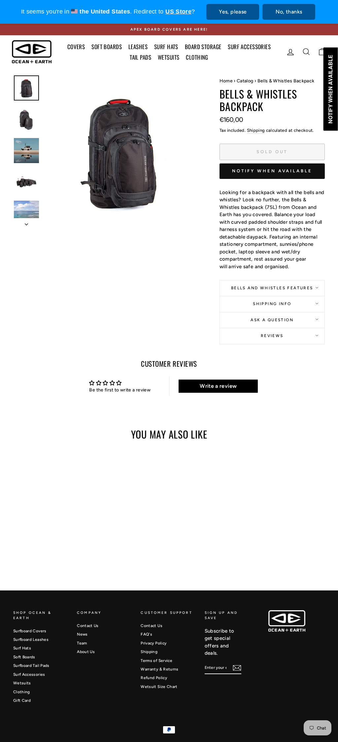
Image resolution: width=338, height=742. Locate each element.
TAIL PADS (140, 57)
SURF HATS (166, 47)
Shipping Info (272, 303)
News (82, 634)
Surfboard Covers (30, 631)
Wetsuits (22, 683)
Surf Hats (22, 648)
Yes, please (233, 12)
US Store (178, 11)
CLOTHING (197, 57)
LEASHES (138, 47)
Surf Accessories (29, 674)
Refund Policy (154, 677)
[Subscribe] (237, 668)
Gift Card (22, 700)
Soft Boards (24, 657)
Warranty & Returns (159, 669)
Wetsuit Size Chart (159, 686)
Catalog (245, 81)
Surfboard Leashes (31, 639)
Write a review (218, 386)
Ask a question (272, 320)
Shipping (256, 130)
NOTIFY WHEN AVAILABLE (272, 170)
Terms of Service (156, 660)
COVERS (76, 47)
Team (82, 643)
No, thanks (289, 12)
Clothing (21, 692)
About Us (86, 651)
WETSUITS (168, 57)
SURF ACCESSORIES (249, 47)
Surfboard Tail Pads (31, 665)
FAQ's (146, 634)
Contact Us (88, 625)
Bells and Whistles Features (272, 288)
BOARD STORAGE (203, 47)
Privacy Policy (153, 643)
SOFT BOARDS (106, 47)
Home (226, 81)
